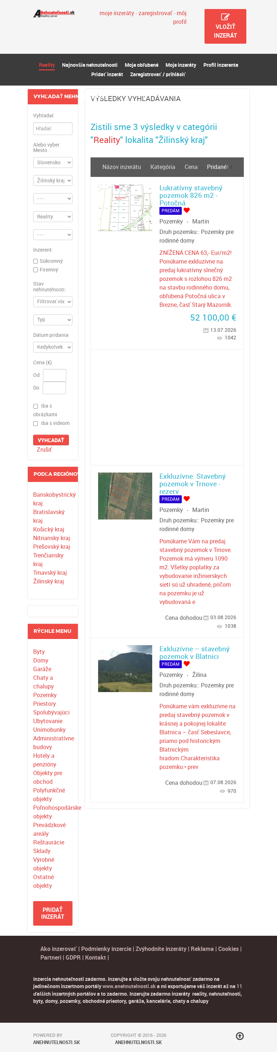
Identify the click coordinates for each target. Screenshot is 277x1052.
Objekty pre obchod (47, 777)
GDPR (73, 957)
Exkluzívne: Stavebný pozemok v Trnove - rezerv (192, 484)
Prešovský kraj (51, 546)
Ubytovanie (47, 721)
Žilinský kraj (48, 581)
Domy (40, 660)
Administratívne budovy (52, 743)
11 (239, 986)
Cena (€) (42, 363)
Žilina (199, 674)
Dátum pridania (51, 335)
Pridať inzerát (52, 913)
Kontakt (95, 957)
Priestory (44, 703)
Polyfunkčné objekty (49, 795)
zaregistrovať (155, 13)
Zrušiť (44, 449)
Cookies (229, 949)
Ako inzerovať (59, 949)
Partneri (50, 957)
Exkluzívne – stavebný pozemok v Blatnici (194, 653)
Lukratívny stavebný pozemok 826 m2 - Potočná (191, 195)
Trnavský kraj (50, 572)
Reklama (202, 949)
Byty (39, 651)
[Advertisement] (167, 407)
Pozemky (45, 695)
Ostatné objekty (43, 881)
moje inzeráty (117, 13)
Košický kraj (48, 529)
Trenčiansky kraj (48, 560)
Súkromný (51, 261)
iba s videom (55, 423)
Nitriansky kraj (51, 538)
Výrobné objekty (43, 864)
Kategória (163, 167)
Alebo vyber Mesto (46, 148)
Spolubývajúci (51, 712)
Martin (200, 221)
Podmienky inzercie (106, 949)
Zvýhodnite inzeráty (161, 949)
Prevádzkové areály (49, 829)
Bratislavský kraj (49, 516)
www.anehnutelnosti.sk (129, 986)
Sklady (41, 851)
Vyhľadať (43, 116)
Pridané (217, 167)
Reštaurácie (48, 842)
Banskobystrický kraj (52, 499)
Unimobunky (49, 729)
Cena (192, 167)
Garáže (42, 669)
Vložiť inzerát (225, 31)
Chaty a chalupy (43, 682)
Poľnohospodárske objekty (52, 812)
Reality (106, 140)
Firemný (49, 269)
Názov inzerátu (122, 167)
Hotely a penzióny (44, 760)
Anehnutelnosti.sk (56, 1042)
